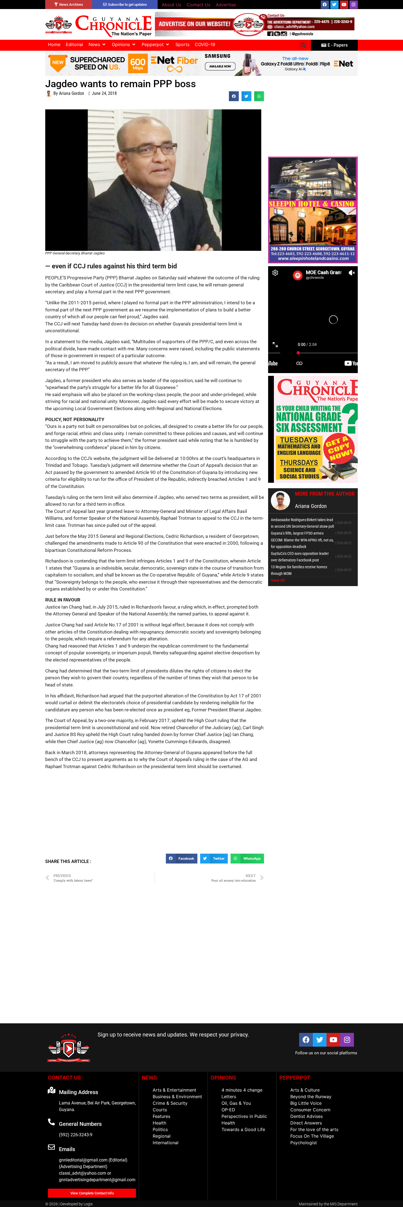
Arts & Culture (305, 1090)
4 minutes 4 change (242, 1090)
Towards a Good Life (243, 1129)
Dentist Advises (306, 1116)
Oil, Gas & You (236, 1103)
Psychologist (303, 1142)
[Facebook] (325, 5)
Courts (160, 1109)
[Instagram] (354, 5)
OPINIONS (223, 1077)
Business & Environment (177, 1096)
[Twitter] (334, 5)
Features (161, 1116)
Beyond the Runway (310, 1096)
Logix (88, 1204)
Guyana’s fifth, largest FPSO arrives (297, 533)
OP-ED (228, 1109)
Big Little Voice (306, 1103)
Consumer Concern (310, 1109)
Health (159, 1123)
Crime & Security (170, 1103)
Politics (160, 1129)
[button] (97, 44)
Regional (162, 1136)
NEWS (149, 1077)
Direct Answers (306, 1123)
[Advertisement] (154, 814)
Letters (229, 1096)
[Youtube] (344, 5)
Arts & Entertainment (174, 1090)
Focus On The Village (312, 1136)
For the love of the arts (314, 1129)
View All (278, 580)
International (165, 1142)
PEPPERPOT (294, 1077)
